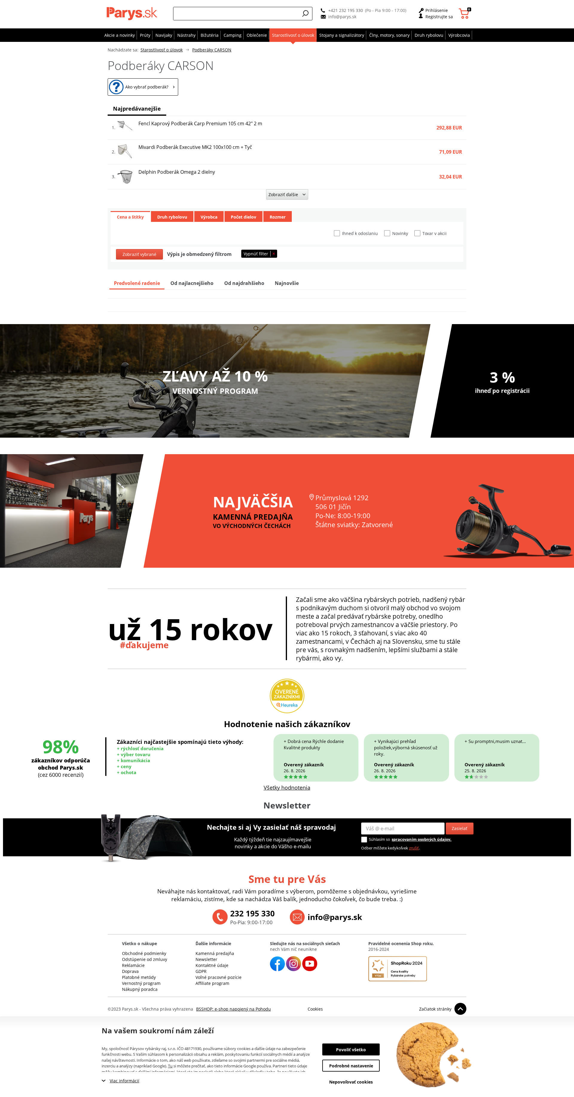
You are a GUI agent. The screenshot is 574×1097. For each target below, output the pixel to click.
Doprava (130, 971)
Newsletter (206, 959)
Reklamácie (133, 965)
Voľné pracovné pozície (219, 977)
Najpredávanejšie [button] (137, 108)
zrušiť (414, 848)
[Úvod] (133, 13)
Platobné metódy (139, 977)
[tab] (130, 216)
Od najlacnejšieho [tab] (191, 283)
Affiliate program (212, 983)
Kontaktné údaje (212, 965)
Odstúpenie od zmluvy (144, 959)
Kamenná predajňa (215, 953)
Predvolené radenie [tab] (137, 283)
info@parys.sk (342, 16)
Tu (170, 1066)
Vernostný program (141, 983)
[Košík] (464, 13)
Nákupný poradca (140, 989)
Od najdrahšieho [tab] (244, 283)
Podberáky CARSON (211, 50)
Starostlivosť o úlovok (162, 50)
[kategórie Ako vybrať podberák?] (143, 87)
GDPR (201, 971)
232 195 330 (252, 913)
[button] (305, 13)
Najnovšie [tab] (287, 283)
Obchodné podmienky (144, 953)
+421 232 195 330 (345, 10)
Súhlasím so (379, 839)
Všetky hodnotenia (287, 787)
